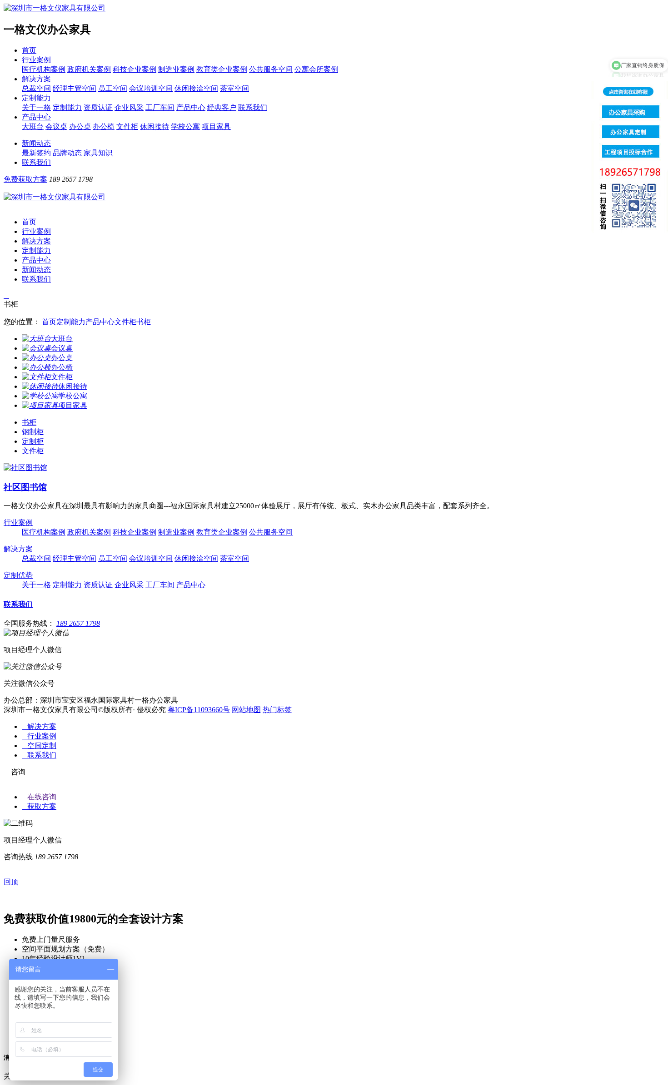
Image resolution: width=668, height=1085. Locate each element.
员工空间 (112, 88)
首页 (29, 50)
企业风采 (129, 107)
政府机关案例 (89, 69)
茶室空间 (234, 88)
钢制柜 (33, 432)
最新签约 (36, 153)
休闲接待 (154, 126)
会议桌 (56, 126)
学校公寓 (185, 126)
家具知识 (98, 153)
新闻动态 (36, 143)
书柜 (143, 322)
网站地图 (246, 709)
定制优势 (18, 575)
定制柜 (33, 441)
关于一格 (36, 107)
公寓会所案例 (316, 69)
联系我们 (252, 107)
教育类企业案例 (221, 69)
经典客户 (221, 107)
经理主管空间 (74, 88)
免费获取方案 (25, 179)
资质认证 (98, 107)
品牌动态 (67, 153)
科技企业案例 (134, 69)
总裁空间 (36, 88)
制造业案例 (176, 69)
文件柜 (127, 126)
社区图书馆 (25, 487)
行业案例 (36, 60)
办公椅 (104, 126)
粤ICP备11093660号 (199, 709)
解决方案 (36, 79)
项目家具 (216, 126)
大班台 (33, 126)
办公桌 (80, 126)
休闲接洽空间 (196, 88)
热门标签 (277, 709)
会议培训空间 (151, 88)
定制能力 (36, 98)
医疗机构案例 (43, 69)
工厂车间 (159, 107)
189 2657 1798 (78, 623)
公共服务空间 (271, 69)
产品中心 (190, 107)
